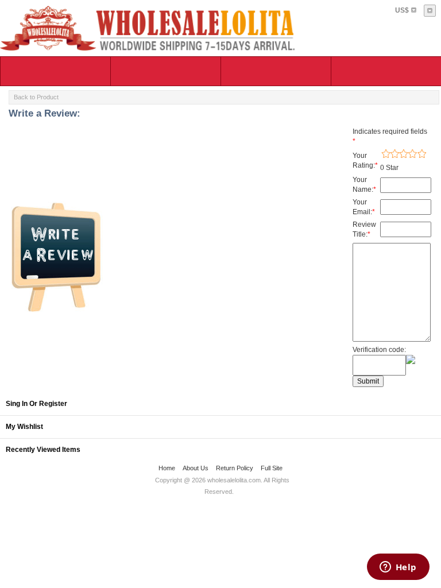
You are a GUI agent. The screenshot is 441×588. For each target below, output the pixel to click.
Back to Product (36, 97)
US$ (402, 10)
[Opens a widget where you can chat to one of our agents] (398, 568)
